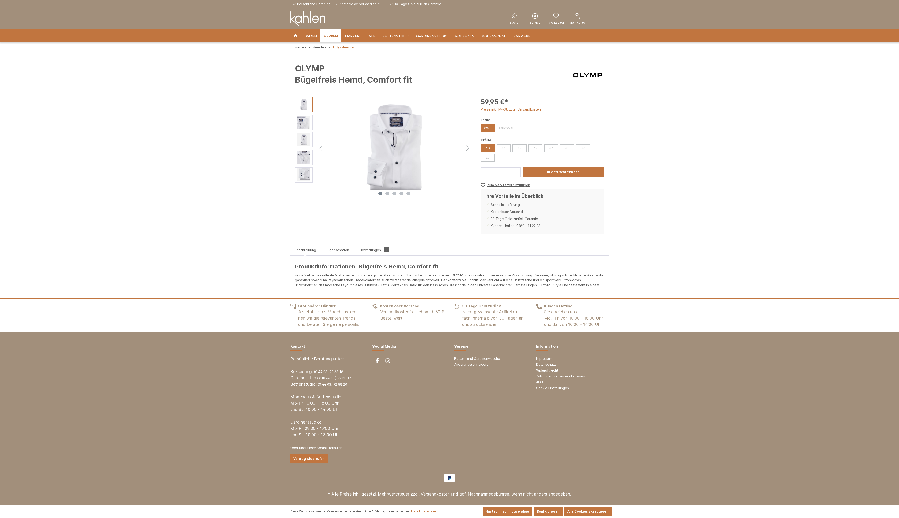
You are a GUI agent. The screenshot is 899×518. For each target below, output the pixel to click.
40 (488, 148)
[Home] (295, 35)
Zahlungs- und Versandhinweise (561, 376)
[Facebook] (377, 361)
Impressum (544, 359)
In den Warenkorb (563, 172)
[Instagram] (387, 361)
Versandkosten (435, 494)
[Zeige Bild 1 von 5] (380, 193)
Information (547, 346)
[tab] (305, 249)
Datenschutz (546, 364)
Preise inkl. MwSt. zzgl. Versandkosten (511, 109)
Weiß (487, 128)
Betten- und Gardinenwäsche (477, 359)
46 (583, 148)
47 (488, 158)
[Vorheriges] (320, 147)
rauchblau (506, 128)
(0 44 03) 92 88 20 (332, 384)
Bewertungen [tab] (374, 250)
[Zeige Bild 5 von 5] (408, 193)
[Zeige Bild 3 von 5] (394, 193)
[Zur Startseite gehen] (307, 18)
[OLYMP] (587, 75)
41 (503, 148)
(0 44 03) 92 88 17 (336, 378)
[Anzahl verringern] (485, 172)
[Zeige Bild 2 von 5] (387, 193)
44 (551, 148)
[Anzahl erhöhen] (516, 172)
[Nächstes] (467, 147)
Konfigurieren (548, 511)
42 (520, 148)
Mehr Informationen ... (426, 511)
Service (461, 346)
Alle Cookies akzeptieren (587, 511)
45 (567, 148)
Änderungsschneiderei (471, 364)
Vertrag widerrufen (309, 459)
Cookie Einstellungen (552, 388)
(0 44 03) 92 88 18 (328, 372)
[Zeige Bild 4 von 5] (401, 193)
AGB (539, 382)
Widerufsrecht (547, 370)
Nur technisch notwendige (507, 511)
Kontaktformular (329, 448)
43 (536, 148)
